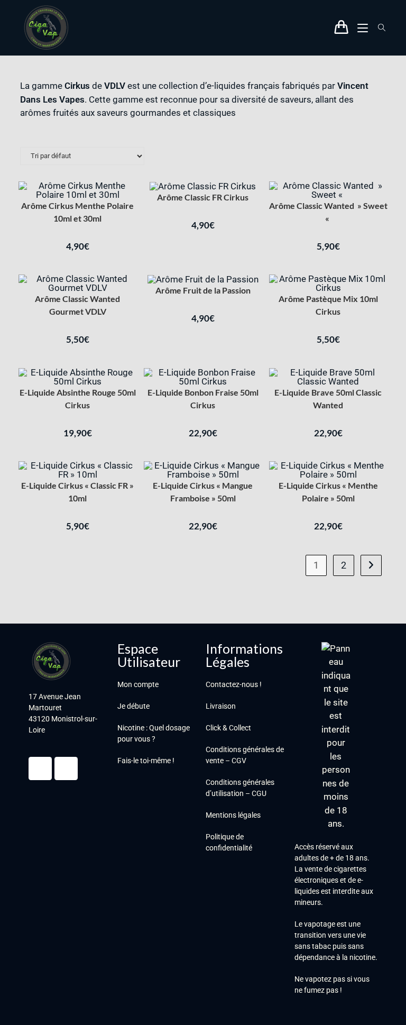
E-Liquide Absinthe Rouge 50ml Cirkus (78, 398)
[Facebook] (40, 768)
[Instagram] (66, 768)
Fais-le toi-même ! (145, 760)
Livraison (221, 706)
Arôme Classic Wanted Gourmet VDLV (77, 305)
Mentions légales (233, 815)
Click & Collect (228, 728)
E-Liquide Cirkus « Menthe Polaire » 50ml (328, 491)
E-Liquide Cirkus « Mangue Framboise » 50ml (203, 491)
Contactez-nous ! (234, 684)
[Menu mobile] (359, 27)
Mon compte (138, 684)
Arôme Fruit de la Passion (203, 290)
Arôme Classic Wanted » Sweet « (328, 211)
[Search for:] (378, 27)
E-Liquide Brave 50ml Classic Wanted (328, 398)
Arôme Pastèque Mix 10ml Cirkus (328, 305)
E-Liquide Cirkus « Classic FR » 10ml (77, 491)
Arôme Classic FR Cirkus (202, 197)
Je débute (133, 706)
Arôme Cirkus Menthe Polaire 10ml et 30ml (77, 211)
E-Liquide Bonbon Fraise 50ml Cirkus (203, 398)
